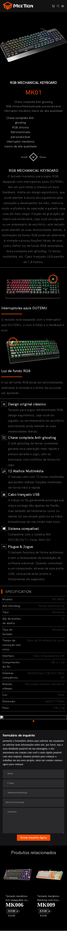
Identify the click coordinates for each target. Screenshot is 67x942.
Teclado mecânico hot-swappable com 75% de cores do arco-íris (17, 898)
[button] (9, 893)
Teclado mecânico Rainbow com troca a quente (48, 898)
